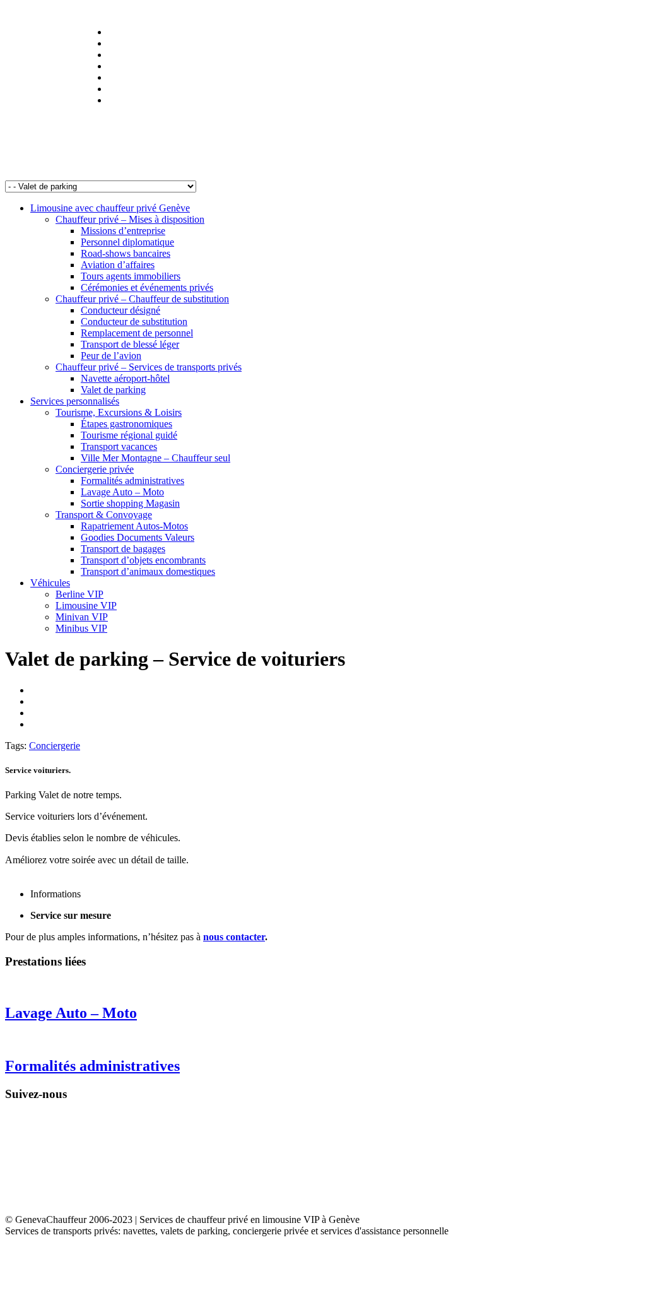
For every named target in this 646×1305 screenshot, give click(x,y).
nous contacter (234, 936)
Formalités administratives (92, 1066)
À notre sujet (130, 11)
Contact (209, 11)
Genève (174, 11)
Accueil (18, 11)
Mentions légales (69, 11)
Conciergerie (54, 745)
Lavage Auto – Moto (71, 1013)
